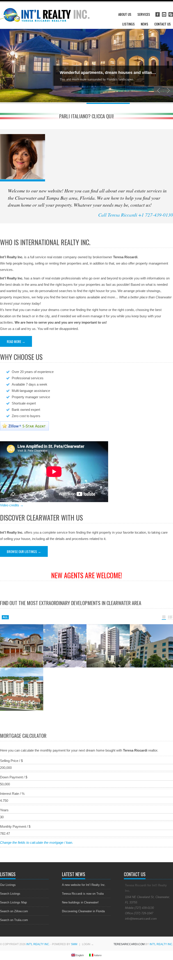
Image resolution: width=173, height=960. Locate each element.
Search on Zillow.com (14, 911)
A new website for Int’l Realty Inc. (84, 885)
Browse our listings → (24, 551)
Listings (128, 23)
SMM (74, 944)
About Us (124, 14)
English (79, 955)
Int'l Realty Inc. (38, 944)
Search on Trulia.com (14, 920)
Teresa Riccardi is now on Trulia (83, 893)
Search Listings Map (13, 902)
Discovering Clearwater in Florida (83, 911)
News (144, 23)
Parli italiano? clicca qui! (86, 116)
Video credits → (11, 505)
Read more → (16, 341)
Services (143, 14)
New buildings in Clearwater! (80, 902)
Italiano (97, 955)
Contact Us (162, 23)
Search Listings (10, 893)
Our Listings (8, 885)
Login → (88, 944)
